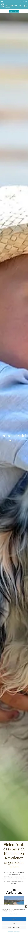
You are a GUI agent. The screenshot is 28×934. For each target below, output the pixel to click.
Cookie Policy (10, 931)
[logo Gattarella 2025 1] (9, 5)
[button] (25, 906)
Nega (14, 923)
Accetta (14, 919)
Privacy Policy (16, 931)
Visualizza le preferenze (14, 927)
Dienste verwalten (13, 913)
